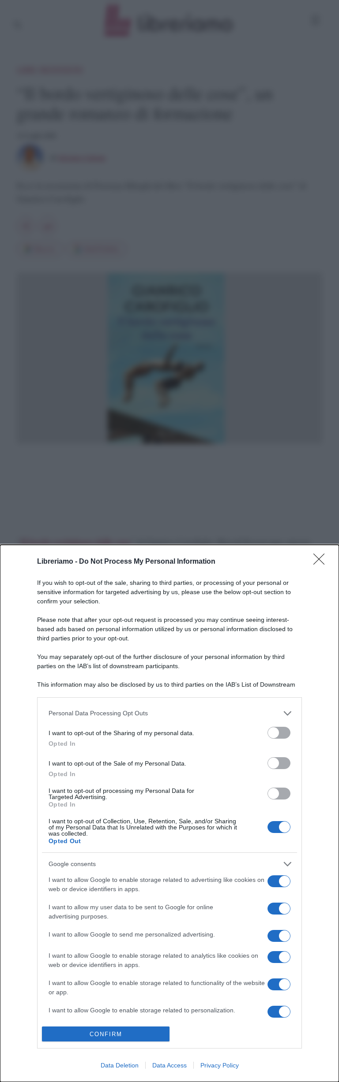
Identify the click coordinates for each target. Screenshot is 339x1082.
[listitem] (169, 713)
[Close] (321, 562)
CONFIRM (106, 1034)
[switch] (278, 733)
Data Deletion (120, 1065)
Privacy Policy (219, 1065)
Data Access (169, 1065)
